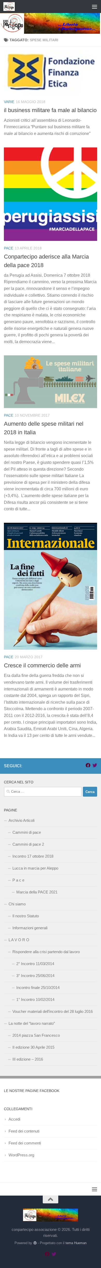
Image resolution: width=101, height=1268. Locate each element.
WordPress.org (21, 1155)
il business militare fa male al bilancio (50, 110)
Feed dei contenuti (24, 1131)
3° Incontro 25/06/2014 (35, 975)
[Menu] (94, 6)
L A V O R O (19, 940)
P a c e (18, 880)
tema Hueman (76, 1243)
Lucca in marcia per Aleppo (35, 868)
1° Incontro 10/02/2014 (35, 999)
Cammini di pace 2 (28, 844)
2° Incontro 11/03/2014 (35, 963)
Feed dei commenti (25, 1143)
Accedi (14, 1119)
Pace (8, 248)
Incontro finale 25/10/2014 (38, 987)
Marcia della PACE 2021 (36, 892)
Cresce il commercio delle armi (42, 665)
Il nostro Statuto (25, 916)
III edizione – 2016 (27, 1059)
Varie (9, 102)
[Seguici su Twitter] (94, 765)
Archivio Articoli (21, 820)
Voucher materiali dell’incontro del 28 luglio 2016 (52, 1011)
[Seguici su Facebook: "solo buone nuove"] (88, 765)
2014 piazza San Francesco (36, 1035)
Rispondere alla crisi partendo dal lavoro (46, 952)
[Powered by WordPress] (35, 1243)
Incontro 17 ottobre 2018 (32, 856)
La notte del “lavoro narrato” (32, 1023)
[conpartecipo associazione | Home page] (11, 6)
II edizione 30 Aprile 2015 (33, 1047)
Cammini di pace (26, 832)
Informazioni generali (29, 928)
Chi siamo (17, 904)
